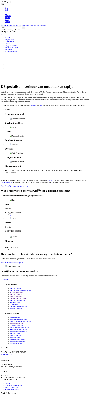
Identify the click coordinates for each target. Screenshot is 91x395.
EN (6, 10)
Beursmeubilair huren (17, 339)
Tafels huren (14, 304)
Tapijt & (11, 46)
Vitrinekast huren (16, 343)
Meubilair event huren (17, 300)
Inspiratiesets (9, 40)
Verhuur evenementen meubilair (21, 321)
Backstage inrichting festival (20, 327)
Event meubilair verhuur (18, 319)
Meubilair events (15, 288)
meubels (34, 105)
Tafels (7, 44)
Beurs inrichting (15, 317)
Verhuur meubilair (16, 296)
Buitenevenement (11, 52)
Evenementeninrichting (18, 341)
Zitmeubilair (9, 42)
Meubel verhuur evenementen (20, 290)
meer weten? (5, 262)
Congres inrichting (16, 325)
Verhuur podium (15, 335)
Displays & (12, 48)
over (8, 16)
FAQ (7, 20)
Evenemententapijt (16, 323)
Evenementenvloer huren (18, 331)
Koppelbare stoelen (16, 292)
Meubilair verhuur (16, 294)
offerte (49, 180)
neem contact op (6, 354)
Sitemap (8, 383)
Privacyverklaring (11, 387)
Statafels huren (15, 302)
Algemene (13, 385)
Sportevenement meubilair (19, 329)
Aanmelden (5, 279)
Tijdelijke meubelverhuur (18, 306)
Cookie (12, 389)
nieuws (7, 18)
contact (7, 22)
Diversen (8, 50)
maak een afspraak (16, 262)
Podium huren (15, 333)
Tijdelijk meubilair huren (18, 298)
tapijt (41, 105)
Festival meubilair (16, 308)
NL (6, 8)
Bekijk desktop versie (8, 393)
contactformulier (6, 182)
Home (7, 38)
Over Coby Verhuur (8, 186)
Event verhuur (15, 337)
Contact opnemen (21, 186)
